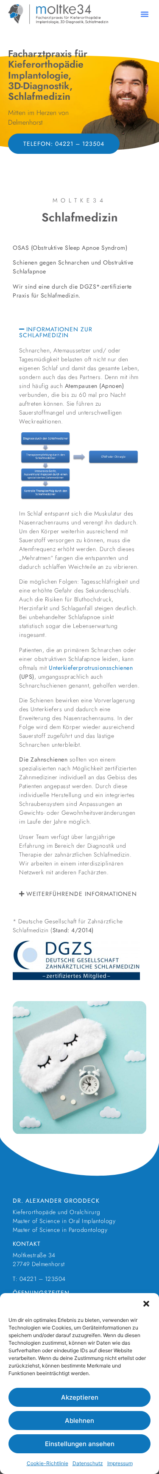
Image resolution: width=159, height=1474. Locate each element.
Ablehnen (79, 1421)
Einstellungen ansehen (79, 1444)
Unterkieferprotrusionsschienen (91, 667)
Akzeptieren (79, 1397)
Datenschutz (88, 1463)
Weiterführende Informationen (81, 894)
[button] (146, 1303)
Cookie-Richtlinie (47, 1463)
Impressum (120, 1463)
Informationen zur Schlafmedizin (55, 332)
